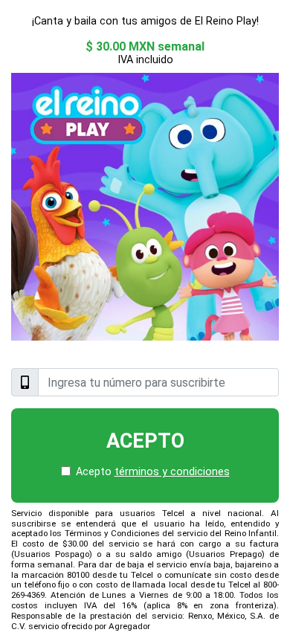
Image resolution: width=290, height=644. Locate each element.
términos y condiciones (172, 472)
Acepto (145, 441)
